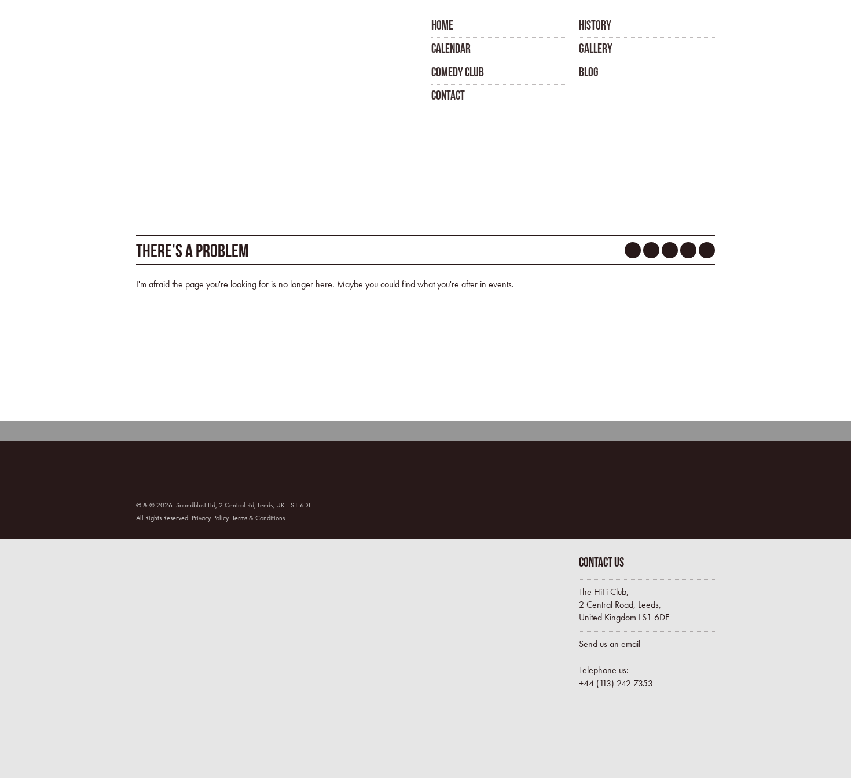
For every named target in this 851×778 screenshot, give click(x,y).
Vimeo (707, 250)
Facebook (633, 250)
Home (442, 25)
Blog (589, 72)
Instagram (688, 250)
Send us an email (609, 644)
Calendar (451, 48)
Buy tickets (628, 736)
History (595, 25)
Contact (448, 95)
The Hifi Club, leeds (195, 56)
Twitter (651, 250)
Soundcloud (670, 250)
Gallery (595, 48)
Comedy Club (457, 72)
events (500, 284)
